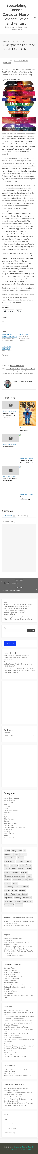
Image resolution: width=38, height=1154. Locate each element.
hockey (15, 371)
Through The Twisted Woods (14, 955)
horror (20, 869)
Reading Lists (8, 825)
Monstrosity (17, 880)
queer (15, 883)
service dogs (12, 373)
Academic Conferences (12, 796)
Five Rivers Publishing (11, 978)
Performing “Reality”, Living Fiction (10, 479)
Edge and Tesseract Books (13, 976)
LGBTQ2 (24, 872)
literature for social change (14, 876)
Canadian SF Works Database (14, 1019)
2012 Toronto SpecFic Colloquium (15, 1069)
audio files (8, 854)
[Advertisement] (19, 702)
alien (20, 851)
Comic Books (9, 861)
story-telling (22, 894)
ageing (7, 851)
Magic (29, 876)
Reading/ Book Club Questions (14, 827)
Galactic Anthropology (25, 498)
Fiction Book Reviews (17, 41)
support (30, 373)
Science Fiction (10, 894)
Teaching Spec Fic (10, 1052)
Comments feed (10, 1128)
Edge (6, 865)
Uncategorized (9, 833)
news (31, 880)
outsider (7, 883)
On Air (6, 817)
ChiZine (20, 858)
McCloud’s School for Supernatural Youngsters (9, 415)
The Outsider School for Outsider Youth (27, 461)
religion (14, 890)
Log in (7, 1119)
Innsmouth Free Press (11, 983)
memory (7, 880)
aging (14, 851)
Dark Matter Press (10, 974)
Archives (7, 733)
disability (5, 371)
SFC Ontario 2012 (10, 1073)
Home (5, 41)
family (22, 865)
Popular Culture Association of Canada (17, 925)
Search (6, 628)
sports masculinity (22, 373)
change (23, 854)
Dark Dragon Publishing (12, 972)
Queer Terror (8, 660)
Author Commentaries (11, 798)
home (14, 869)
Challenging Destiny (10, 970)
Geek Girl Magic (8, 446)
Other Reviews (9, 819)
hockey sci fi (22, 371)
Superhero (8, 898)
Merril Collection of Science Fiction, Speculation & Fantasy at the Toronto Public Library (18, 1029)
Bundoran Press (9, 968)
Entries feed (9, 1124)
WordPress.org (10, 1133)
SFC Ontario (8, 1050)
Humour (28, 869)
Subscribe (10, 643)
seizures (4, 373)
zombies (19, 905)
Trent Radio (8, 901)
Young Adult (9, 905)
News (5, 815)
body (16, 854)
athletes (17, 368)
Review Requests (9, 615)
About (6, 602)
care (22, 368)
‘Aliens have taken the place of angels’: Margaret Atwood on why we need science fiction (18, 1012)
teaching (17, 898)
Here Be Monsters (10, 981)
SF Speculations (9, 829)
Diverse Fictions (9, 940)
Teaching (7, 831)
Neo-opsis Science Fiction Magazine (16, 985)
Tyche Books (8, 993)
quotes (7, 890)
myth (25, 880)
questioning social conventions (16, 887)
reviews (29, 371)
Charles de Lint (10, 858)
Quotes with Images (10, 823)
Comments (9, 516)
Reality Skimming (9, 1044)
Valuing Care (23, 334)
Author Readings (9, 800)
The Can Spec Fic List (11, 1054)
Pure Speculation (9, 1071)
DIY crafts (7, 804)
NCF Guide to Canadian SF (13, 1037)
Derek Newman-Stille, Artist (13, 938)
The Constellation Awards (12, 1097)
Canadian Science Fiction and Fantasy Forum (19, 1016)
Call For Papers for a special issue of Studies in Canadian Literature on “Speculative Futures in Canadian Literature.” (19, 670)
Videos (6, 836)
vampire (18, 901)
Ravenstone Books (10, 991)
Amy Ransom (10, 368)
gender (10, 371)
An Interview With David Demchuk (15, 658)
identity (7, 872)
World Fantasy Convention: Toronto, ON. (17, 1075)
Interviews (7, 813)
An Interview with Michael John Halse (16, 655)
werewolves (27, 901)
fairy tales (14, 865)
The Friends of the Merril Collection (16, 1056)
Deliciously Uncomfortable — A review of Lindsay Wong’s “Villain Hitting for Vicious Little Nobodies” (18, 664)
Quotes (6, 821)
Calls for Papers (9, 802)
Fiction (6, 808)
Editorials (7, 806)
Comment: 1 (7, 62)
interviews (15, 872)
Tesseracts (27, 898)
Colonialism (24, 430)
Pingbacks (23, 516)
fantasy (29, 865)
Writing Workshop (10, 838)
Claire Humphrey (29, 368)
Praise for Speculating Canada (14, 613)
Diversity (28, 861)
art (25, 851)
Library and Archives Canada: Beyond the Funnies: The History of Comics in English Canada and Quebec (18, 1023)
